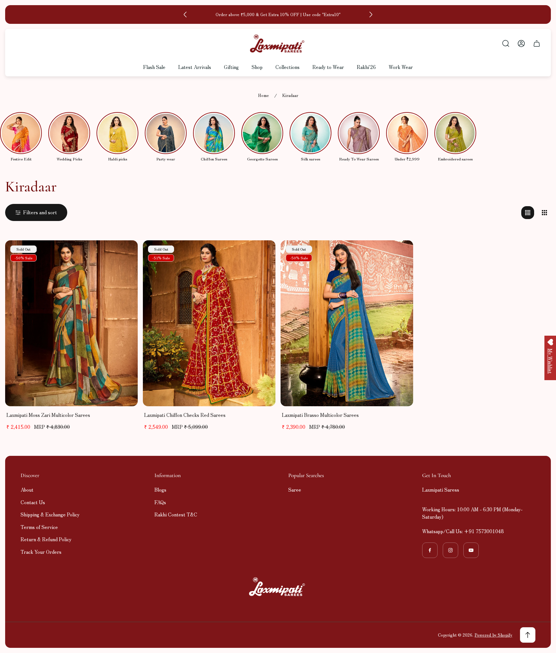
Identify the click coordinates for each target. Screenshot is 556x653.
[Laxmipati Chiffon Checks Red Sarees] (209, 323)
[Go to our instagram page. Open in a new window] (450, 550)
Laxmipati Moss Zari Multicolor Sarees (48, 414)
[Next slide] (371, 14)
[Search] (506, 43)
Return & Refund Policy (46, 539)
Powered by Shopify (493, 635)
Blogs (160, 489)
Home (263, 95)
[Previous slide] (185, 14)
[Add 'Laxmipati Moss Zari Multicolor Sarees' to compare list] (125, 253)
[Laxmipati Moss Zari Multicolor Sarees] (71, 323)
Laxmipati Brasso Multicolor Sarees (320, 414)
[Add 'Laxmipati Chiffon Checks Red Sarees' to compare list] (262, 253)
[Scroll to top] (527, 635)
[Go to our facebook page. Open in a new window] (430, 550)
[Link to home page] (278, 586)
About (27, 489)
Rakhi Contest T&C (175, 514)
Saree (294, 489)
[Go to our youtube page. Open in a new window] (471, 550)
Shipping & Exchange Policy (50, 514)
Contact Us (33, 502)
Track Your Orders (41, 551)
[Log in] (521, 43)
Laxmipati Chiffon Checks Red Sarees (185, 414)
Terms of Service (39, 526)
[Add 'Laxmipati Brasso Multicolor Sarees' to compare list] (400, 253)
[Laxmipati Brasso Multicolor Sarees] (347, 323)
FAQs (160, 502)
